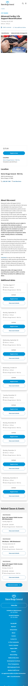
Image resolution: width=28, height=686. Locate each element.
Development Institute (13, 661)
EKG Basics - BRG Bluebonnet (14, 547)
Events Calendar (13, 645)
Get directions (17, 181)
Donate (13, 651)
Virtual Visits (13, 630)
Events (3, 9)
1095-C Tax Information (13, 676)
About (13, 633)
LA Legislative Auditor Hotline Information (14, 673)
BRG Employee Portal (13, 667)
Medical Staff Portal (13, 670)
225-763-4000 (14, 617)
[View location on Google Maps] (14, 190)
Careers (13, 636)
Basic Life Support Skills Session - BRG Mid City (14, 570)
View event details (14, 303)
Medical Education (13, 658)
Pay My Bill (13, 623)
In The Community (13, 642)
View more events (13, 585)
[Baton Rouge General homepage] (11, 3)
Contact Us (13, 639)
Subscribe (14, 605)
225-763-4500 (14, 612)
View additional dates (20, 27)
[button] (26, 3)
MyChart (13, 626)
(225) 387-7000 (6, 181)
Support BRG (13, 648)
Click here (4, 257)
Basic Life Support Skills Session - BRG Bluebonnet (14, 524)
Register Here (14, 153)
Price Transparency (13, 664)
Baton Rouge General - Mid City (11, 160)
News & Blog (13, 655)
